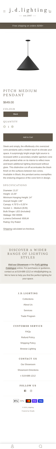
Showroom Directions (28, 370)
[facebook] (25, 391)
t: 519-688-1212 (28, 376)
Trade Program (28, 316)
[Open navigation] (6, 11)
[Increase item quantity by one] (12, 127)
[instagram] (31, 391)
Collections (28, 299)
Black (15, 114)
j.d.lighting (30, 407)
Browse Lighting (28, 349)
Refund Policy (28, 337)
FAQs (28, 331)
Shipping (7, 229)
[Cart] (50, 11)
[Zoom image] (28, 56)
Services (28, 310)
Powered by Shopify (28, 411)
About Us (28, 304)
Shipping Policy (28, 343)
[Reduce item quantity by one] (4, 127)
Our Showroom (28, 364)
